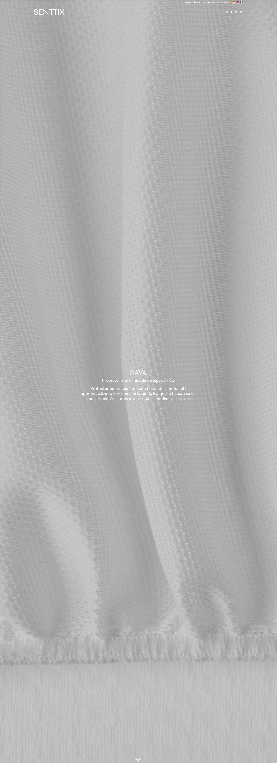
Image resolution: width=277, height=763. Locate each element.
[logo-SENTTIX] (49, 12)
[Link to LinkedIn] (241, 11)
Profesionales (209, 2)
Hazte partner (224, 2)
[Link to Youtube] (236, 11)
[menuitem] (187, 2)
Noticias (187, 2)
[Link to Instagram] (226, 11)
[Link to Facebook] (231, 11)
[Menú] (216, 12)
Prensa (197, 2)
